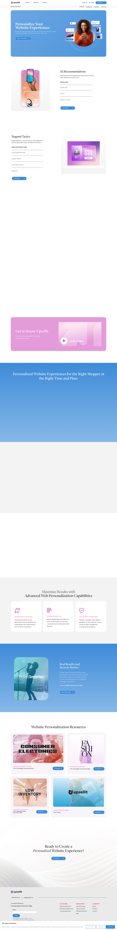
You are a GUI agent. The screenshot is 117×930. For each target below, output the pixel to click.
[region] (58, 925)
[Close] (115, 922)
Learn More (67, 108)
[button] (28, 2)
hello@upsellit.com (28, 897)
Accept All (110, 927)
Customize (90, 927)
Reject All (100, 927)
